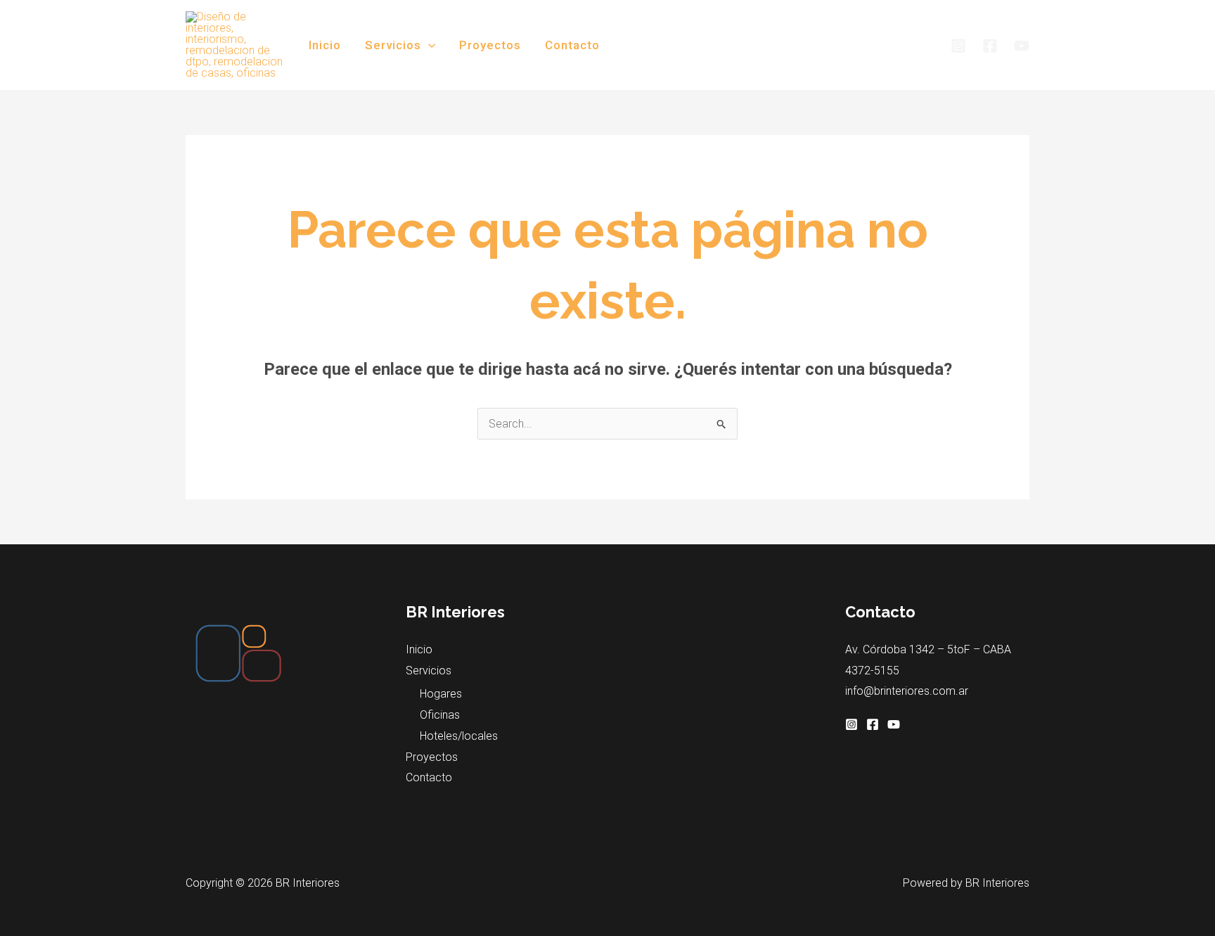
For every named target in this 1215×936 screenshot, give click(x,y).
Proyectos (490, 45)
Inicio (325, 45)
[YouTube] (1021, 45)
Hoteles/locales (459, 736)
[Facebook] (990, 45)
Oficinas (440, 715)
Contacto (572, 45)
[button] (428, 45)
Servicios (393, 45)
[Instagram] (958, 45)
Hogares (441, 693)
